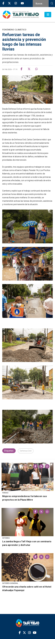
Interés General (10, 583)
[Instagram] (16, 3)
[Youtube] (22, 3)
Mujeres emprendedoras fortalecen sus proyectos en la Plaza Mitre (24, 498)
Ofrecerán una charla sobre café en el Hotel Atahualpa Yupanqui (26, 588)
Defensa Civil (25, 451)
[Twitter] (9, 3)
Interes (6, 538)
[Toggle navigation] (47, 14)
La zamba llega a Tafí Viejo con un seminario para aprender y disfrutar (26, 543)
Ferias (5, 493)
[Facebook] (3, 3)
